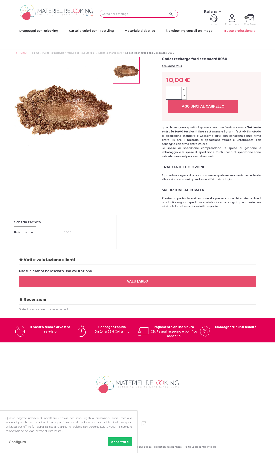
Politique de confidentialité (200, 446)
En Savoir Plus (172, 66)
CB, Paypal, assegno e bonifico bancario (174, 331)
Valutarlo (137, 281)
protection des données (168, 446)
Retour (21, 53)
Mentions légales (141, 446)
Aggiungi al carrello (203, 106)
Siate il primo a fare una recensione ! (43, 309)
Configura (17, 442)
